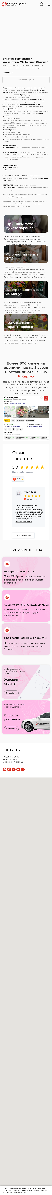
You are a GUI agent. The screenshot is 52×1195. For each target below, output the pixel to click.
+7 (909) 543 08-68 (11, 757)
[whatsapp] (4, 769)
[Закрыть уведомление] (50, 1187)
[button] (11, 693)
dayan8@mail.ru (10, 759)
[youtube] (18, 769)
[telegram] (23, 769)
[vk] (14, 769)
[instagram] (9, 769)
